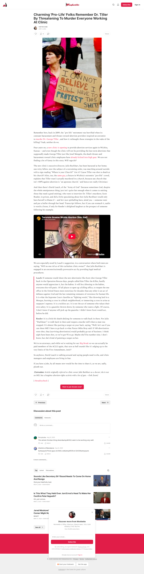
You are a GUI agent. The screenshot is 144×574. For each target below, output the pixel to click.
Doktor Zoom (43, 27)
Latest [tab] (41, 470)
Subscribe (127, 5)
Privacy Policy (88, 549)
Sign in (137, 5)
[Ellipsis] (109, 437)
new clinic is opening (57, 147)
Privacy (75, 559)
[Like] (36, 34)
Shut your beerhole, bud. (43, 482)
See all (37, 527)
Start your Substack (66, 564)
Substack (61, 570)
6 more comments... (40, 460)
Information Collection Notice (71, 549)
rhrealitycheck (41, 380)
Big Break (84, 343)
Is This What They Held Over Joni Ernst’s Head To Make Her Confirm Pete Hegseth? (62, 494)
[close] (92, 512)
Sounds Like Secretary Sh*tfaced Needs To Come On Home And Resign (62, 477)
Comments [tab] (38, 418)
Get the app (82, 564)
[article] (72, 481)
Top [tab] (36, 470)
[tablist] (43, 418)
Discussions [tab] (50, 470)
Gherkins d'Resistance (46, 448)
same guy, (61, 175)
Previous (41, 402)
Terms (82, 559)
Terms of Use (82, 547)
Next (104, 402)
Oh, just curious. (40, 499)
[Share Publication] (118, 5)
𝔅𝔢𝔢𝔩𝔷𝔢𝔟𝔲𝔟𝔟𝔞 (42, 437)
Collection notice (91, 559)
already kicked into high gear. (84, 157)
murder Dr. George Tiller (47, 139)
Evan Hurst (46, 484)
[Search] (113, 5)
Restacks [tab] (47, 418)
